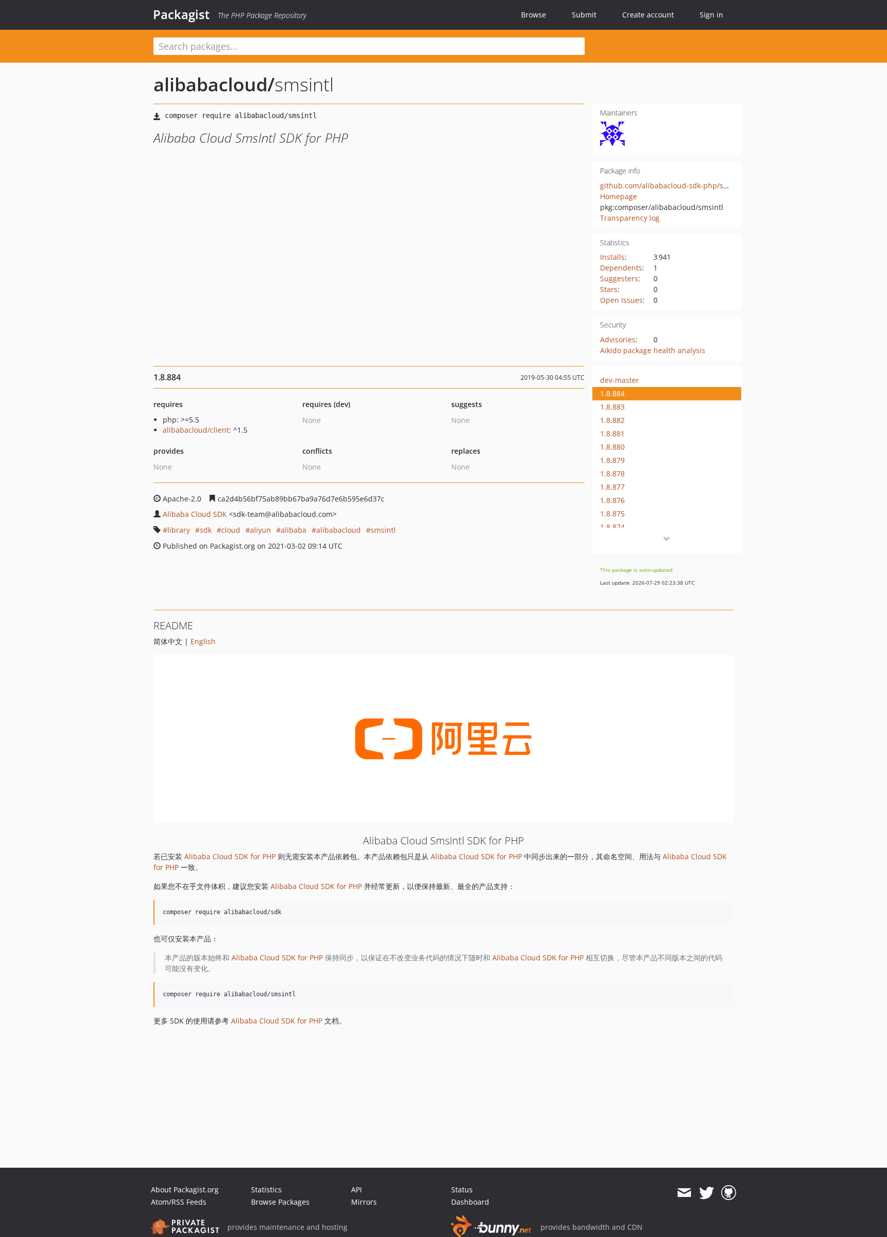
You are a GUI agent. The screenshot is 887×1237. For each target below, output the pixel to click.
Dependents (621, 268)
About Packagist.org (185, 1189)
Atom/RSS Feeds (178, 1202)
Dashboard (470, 1202)
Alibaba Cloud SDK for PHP (230, 856)
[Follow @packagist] (706, 1193)
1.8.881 (612, 433)
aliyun (260, 530)
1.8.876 (612, 500)
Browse (533, 15)
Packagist (181, 14)
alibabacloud (338, 530)
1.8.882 (612, 420)
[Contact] (684, 1193)
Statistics (266, 1189)
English (203, 641)
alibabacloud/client (196, 430)
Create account (648, 15)
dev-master (619, 380)
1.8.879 (612, 460)
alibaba (293, 530)
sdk (205, 530)
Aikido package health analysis (652, 350)
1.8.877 (612, 487)
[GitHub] (728, 1193)
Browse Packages (280, 1202)
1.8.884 (612, 393)
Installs (612, 257)
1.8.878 (612, 473)
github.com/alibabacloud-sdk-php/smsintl (672, 185)
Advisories (617, 339)
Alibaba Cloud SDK (195, 514)
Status (462, 1189)
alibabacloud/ (214, 84)
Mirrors (364, 1202)
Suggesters (619, 278)
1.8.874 (612, 527)
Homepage (618, 196)
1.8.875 (612, 513)
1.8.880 (612, 447)
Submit (584, 15)
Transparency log (630, 218)
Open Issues (621, 300)
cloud (230, 530)
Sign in (711, 15)
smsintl (383, 530)
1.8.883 (612, 407)
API (356, 1189)
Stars (609, 289)
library (178, 530)
